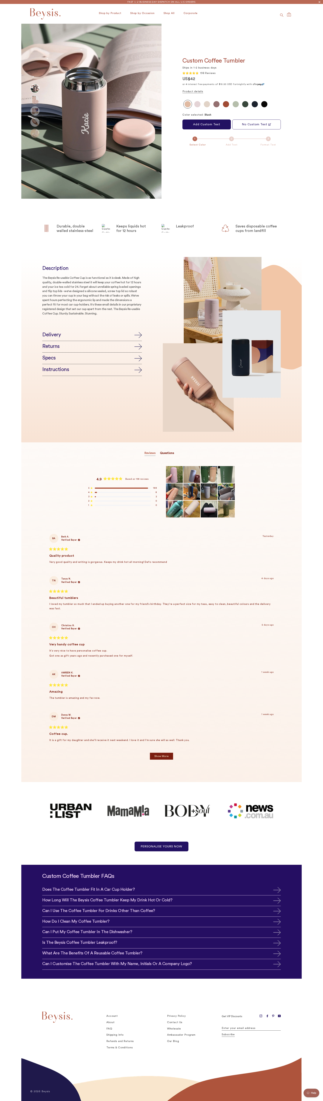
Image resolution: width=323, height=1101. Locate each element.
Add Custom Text (206, 124)
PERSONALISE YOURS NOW (161, 846)
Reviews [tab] (150, 453)
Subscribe (228, 1034)
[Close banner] (319, 2)
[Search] (281, 15)
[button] (199, 73)
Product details (192, 91)
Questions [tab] (167, 453)
